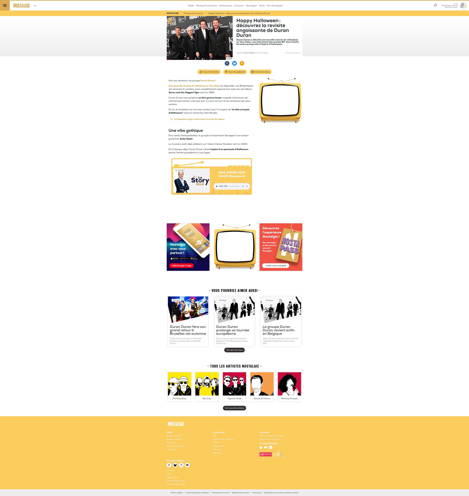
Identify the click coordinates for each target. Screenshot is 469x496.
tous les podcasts (236, 72)
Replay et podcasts (175, 439)
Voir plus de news (234, 350)
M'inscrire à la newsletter (270, 439)
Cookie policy (256, 493)
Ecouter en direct (174, 436)
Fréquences (171, 449)
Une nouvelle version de (182, 85)
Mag (215, 436)
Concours (239, 5)
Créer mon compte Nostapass (272, 436)
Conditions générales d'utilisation (197, 493)
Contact (170, 470)
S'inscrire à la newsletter (223, 439)
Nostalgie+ (251, 5)
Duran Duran (208, 80)
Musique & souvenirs (206, 5)
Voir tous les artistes (234, 408)
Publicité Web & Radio (176, 481)
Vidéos (216, 443)
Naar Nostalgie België (176, 484)
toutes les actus (262, 72)
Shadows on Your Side (207, 85)
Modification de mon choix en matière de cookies (281, 493)
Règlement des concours (240, 493)
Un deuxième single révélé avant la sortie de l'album (199, 119)
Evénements (225, 5)
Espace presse (173, 477)
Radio (191, 5)
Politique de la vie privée (220, 493)
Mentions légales (177, 493)
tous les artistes (211, 72)
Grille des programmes (176, 446)
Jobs (169, 474)
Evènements (218, 446)
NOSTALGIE (173, 13)
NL (35, 6)
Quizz (262, 5)
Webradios (171, 443)
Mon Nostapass (275, 5)
